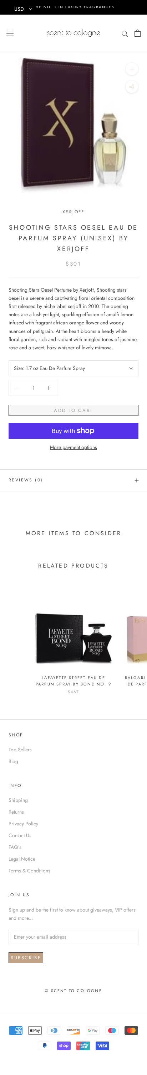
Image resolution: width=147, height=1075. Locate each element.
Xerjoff (73, 212)
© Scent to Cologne (73, 990)
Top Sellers (20, 749)
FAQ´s (15, 847)
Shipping (18, 800)
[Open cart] (138, 33)
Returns (16, 811)
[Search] (125, 33)
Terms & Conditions (29, 870)
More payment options (73, 447)
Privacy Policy (23, 823)
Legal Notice (22, 858)
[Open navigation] (10, 33)
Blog (13, 761)
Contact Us (20, 835)
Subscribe (26, 957)
